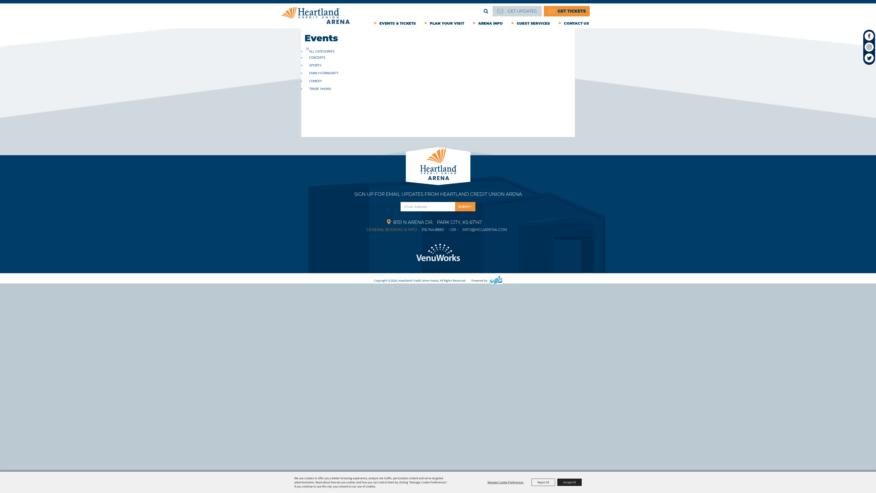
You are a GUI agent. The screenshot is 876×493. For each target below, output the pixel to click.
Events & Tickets (397, 23)
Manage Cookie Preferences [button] (506, 482)
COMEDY (315, 81)
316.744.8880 (432, 230)
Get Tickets (572, 11)
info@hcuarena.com (484, 230)
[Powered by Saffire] (496, 280)
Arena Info (490, 23)
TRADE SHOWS (320, 89)
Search (486, 11)
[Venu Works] (438, 255)
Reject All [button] (543, 482)
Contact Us (576, 23)
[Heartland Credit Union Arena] (315, 15)
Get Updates (522, 11)
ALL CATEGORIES (322, 51)
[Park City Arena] (438, 163)
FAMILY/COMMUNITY (324, 73)
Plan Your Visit (447, 23)
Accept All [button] (569, 482)
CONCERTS (317, 57)
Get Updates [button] (465, 206)
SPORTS (315, 65)
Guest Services (533, 23)
